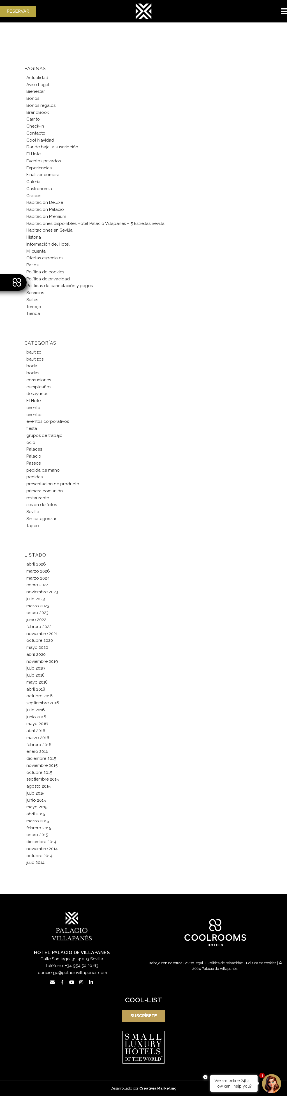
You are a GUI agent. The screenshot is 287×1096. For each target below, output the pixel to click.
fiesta (31, 428)
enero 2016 (37, 751)
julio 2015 (35, 793)
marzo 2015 (37, 820)
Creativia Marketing (158, 1088)
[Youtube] (72, 982)
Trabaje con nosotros (165, 963)
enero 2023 (37, 612)
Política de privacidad (48, 279)
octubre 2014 (39, 855)
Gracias (33, 195)
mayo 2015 (36, 806)
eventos (34, 414)
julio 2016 (35, 709)
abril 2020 (36, 654)
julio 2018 (35, 675)
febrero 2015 (38, 827)
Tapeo (32, 525)
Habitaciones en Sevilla (49, 230)
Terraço (33, 306)
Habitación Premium (46, 216)
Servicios (35, 292)
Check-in (35, 126)
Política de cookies (45, 271)
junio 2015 (36, 800)
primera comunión (44, 490)
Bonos (32, 98)
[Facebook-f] (62, 982)
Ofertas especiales (44, 257)
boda (31, 365)
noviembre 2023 (42, 591)
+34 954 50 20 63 (81, 965)
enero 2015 (37, 834)
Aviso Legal (37, 84)
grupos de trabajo (44, 435)
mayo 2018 (37, 682)
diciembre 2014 (41, 841)
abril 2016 (35, 730)
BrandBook (37, 112)
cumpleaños (38, 386)
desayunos (37, 393)
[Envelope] (52, 982)
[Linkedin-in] (91, 982)
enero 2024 (37, 584)
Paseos (33, 463)
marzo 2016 (37, 737)
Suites (32, 299)
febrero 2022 (39, 626)
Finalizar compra (42, 174)
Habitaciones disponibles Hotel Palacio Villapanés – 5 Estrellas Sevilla (95, 223)
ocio (30, 442)
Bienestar (35, 91)
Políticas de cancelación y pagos (59, 285)
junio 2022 (36, 619)
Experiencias (39, 167)
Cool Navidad (40, 140)
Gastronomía (39, 188)
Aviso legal (194, 963)
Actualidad (37, 77)
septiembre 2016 (42, 702)
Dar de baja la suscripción (52, 146)
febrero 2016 (39, 744)
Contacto (35, 133)
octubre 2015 (39, 772)
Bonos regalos (40, 105)
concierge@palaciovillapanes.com (72, 972)
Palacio (33, 456)
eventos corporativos (47, 421)
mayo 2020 (37, 647)
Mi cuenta (36, 251)
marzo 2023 (37, 605)
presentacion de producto (52, 483)
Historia (33, 237)
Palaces (34, 449)
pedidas (34, 476)
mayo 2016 (37, 723)
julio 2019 (35, 668)
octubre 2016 (39, 695)
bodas (32, 372)
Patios (32, 264)
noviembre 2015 (41, 765)
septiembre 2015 (42, 779)
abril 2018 (35, 689)
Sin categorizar (41, 518)
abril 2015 (35, 813)
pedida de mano (43, 470)
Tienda (33, 313)
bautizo (33, 352)
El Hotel (34, 153)
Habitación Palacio (45, 209)
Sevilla (32, 511)
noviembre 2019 (42, 661)
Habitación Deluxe (44, 202)
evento (33, 407)
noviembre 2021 (41, 633)
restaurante (37, 497)
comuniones (38, 379)
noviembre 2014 (42, 848)
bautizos (34, 359)
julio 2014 (35, 862)
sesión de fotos (41, 504)
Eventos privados (43, 160)
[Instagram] (81, 982)
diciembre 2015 (41, 758)
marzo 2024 (38, 578)
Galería (33, 181)
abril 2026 (36, 564)
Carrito (33, 119)
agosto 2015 (38, 786)
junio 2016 (36, 716)
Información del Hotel (48, 244)
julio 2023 (35, 598)
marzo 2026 (38, 571)
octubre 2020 (39, 640)
